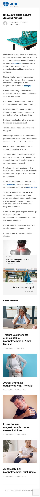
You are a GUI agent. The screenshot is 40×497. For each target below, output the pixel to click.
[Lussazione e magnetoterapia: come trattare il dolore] (20, 407)
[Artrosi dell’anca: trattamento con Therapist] (20, 365)
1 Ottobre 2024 (19, 348)
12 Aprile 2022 (24, 22)
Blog (13, 24)
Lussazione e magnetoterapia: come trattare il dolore (16, 427)
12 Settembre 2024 (20, 476)
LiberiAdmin (14, 22)
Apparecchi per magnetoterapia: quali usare (19, 470)
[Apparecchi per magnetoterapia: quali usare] (20, 451)
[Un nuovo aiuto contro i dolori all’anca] (20, 40)
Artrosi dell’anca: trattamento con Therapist (18, 384)
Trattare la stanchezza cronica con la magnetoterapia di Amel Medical (17, 339)
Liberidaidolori (9, 348)
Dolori (17, 24)
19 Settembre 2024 (20, 434)
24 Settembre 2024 (20, 390)
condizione (16, 63)
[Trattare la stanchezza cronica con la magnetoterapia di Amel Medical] (20, 317)
